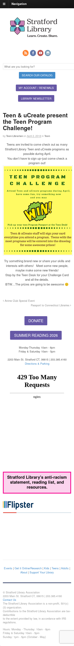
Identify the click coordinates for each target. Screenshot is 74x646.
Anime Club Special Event (19, 301)
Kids (46, 568)
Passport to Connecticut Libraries (50, 305)
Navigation (19, 4)
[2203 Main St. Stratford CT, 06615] (34, 42)
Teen (47, 136)
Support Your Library (42, 572)
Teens (55, 568)
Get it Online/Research (28, 568)
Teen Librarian (14, 136)
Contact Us (9, 600)
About (23, 572)
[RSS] (26, 53)
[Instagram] (48, 53)
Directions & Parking (37, 363)
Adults (65, 568)
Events (8, 568)
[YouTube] (40, 53)
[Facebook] (33, 53)
